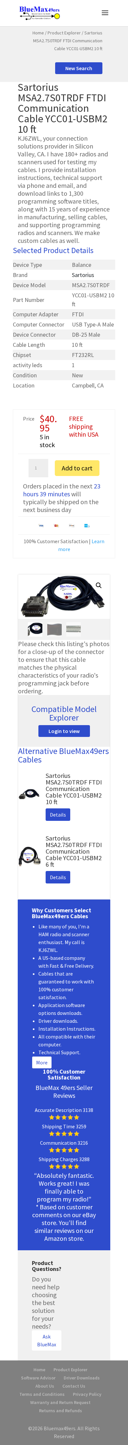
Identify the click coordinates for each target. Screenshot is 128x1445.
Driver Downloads (82, 1378)
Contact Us (73, 1386)
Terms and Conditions (42, 1394)
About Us (44, 1386)
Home (38, 33)
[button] (99, 585)
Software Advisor (38, 1378)
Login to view (64, 731)
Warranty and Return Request (60, 1402)
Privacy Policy (87, 1394)
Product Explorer (64, 33)
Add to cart (77, 468)
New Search (78, 68)
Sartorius (83, 275)
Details (58, 814)
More (42, 1062)
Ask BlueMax (46, 1340)
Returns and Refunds (60, 1411)
